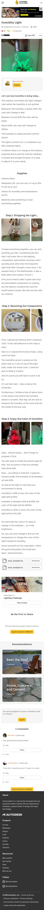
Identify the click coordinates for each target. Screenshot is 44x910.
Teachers (5, 847)
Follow (17, 85)
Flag (7, 745)
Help (4, 864)
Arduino (25, 27)
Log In (22, 719)
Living (4, 841)
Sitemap (5, 868)
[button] (2, 3)
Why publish (7, 858)
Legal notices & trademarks (14, 905)
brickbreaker (13, 763)
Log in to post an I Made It (22, 632)
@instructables (11, 881)
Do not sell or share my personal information (21, 902)
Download (36, 561)
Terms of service (27, 895)
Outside (5, 844)
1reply (6, 754)
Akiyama (11, 735)
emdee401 (8, 27)
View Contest (22, 603)
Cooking (5, 838)
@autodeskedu (11, 886)
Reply (22, 750)
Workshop (6, 828)
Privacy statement (11, 898)
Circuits (17, 27)
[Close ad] (41, 9)
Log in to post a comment (22, 789)
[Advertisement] (22, 12)
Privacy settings (26, 898)
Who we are (6, 871)
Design (5, 831)
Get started (6, 861)
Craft (4, 834)
